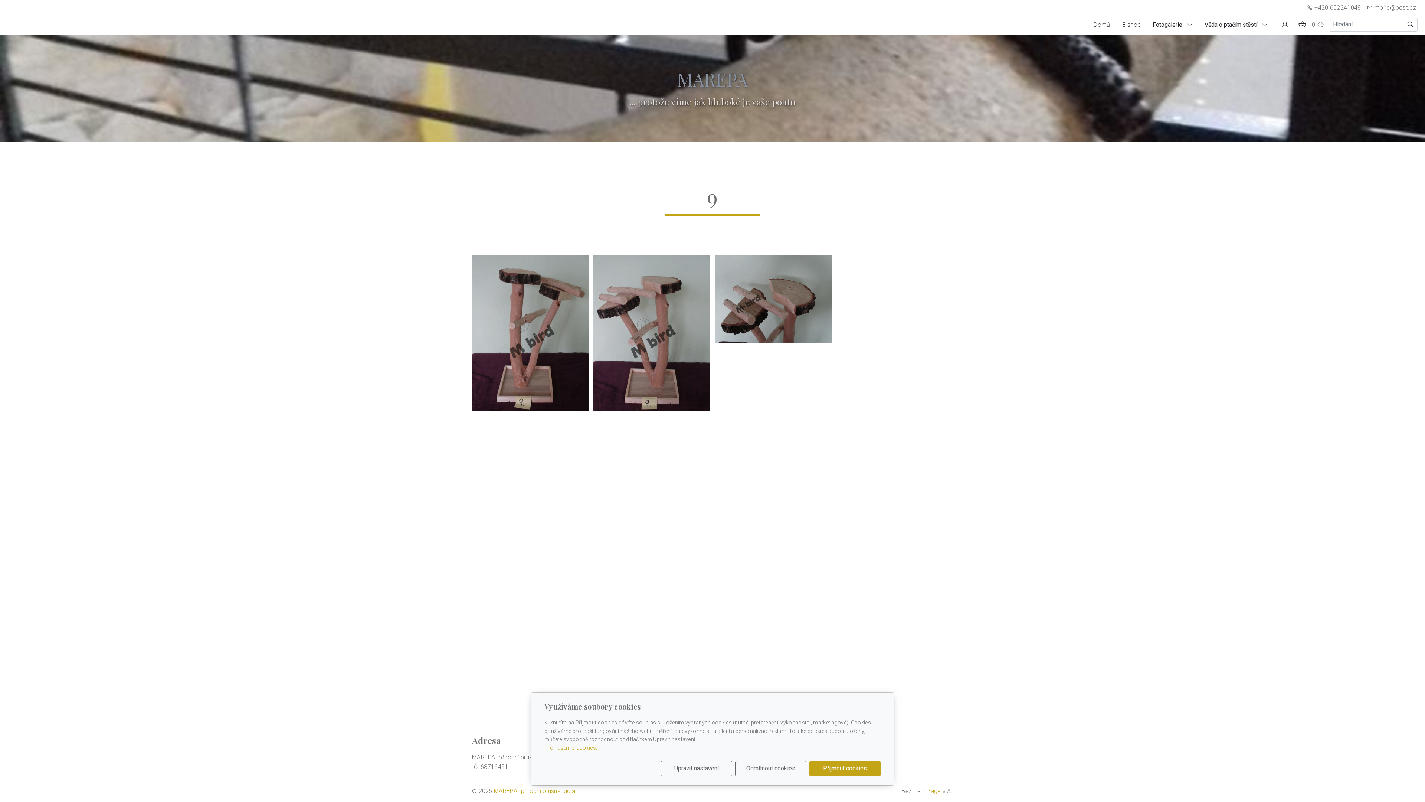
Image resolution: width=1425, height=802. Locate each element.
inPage (932, 791)
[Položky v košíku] (1302, 24)
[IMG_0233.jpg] (530, 333)
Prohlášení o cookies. (570, 748)
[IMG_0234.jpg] (651, 333)
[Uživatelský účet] (1285, 24)
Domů (1102, 24)
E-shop (1131, 24)
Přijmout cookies (845, 768)
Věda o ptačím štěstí (1232, 24)
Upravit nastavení (696, 768)
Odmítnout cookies (770, 768)
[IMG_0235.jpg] (773, 299)
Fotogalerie (1168, 24)
